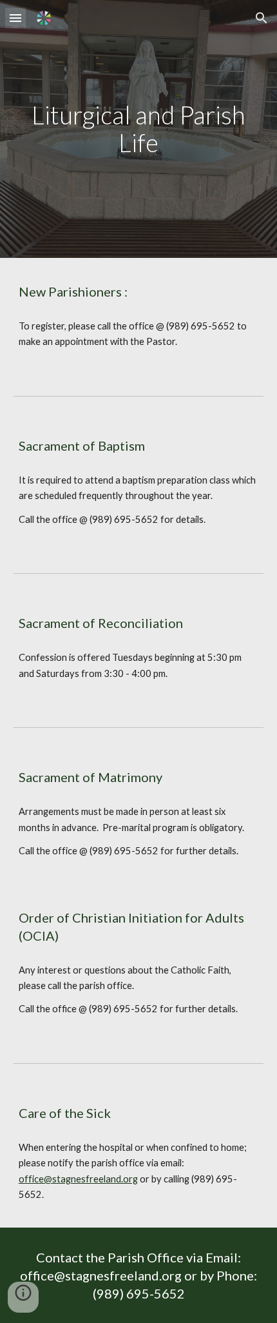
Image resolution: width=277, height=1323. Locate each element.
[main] (139, 128)
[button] (15, 17)
